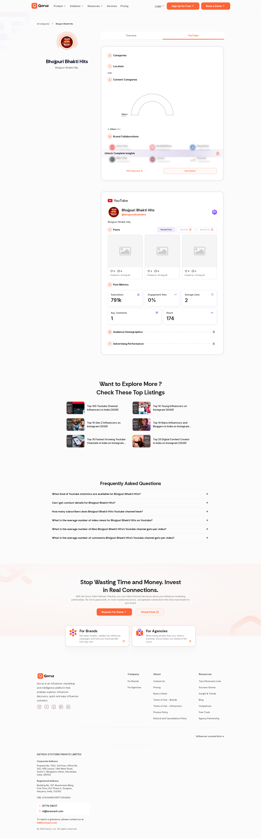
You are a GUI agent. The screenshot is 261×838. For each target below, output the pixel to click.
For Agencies (134, 687)
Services (112, 6)
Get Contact (190, 171)
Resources (94, 6)
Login (158, 6)
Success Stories (207, 687)
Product (58, 6)
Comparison (205, 706)
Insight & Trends (207, 693)
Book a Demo (214, 6)
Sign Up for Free (181, 6)
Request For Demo (113, 611)
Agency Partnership (209, 718)
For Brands (133, 681)
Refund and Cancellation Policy (170, 718)
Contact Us (159, 681)
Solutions (75, 6)
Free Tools (204, 712)
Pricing (124, 6)
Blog (201, 700)
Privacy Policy (160, 712)
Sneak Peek (148, 611)
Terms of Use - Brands (165, 700)
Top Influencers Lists (210, 681)
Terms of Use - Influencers (167, 706)
